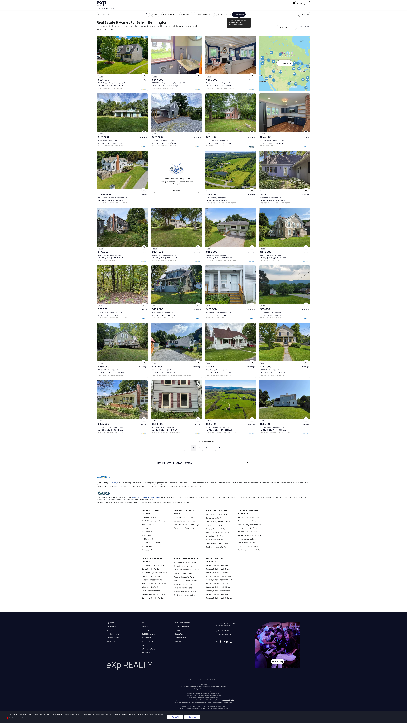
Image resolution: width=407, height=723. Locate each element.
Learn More (229, 702)
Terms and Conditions (182, 623)
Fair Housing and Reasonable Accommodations (203, 689)
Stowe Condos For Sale (151, 569)
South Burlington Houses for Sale (251, 524)
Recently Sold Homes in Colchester (219, 598)
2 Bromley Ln (147, 535)
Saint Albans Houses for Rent (186, 580)
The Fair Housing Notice (228, 700)
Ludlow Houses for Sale (247, 528)
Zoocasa (145, 626)
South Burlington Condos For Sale (155, 572)
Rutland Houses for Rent (184, 577)
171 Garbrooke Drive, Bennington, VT (111, 83)
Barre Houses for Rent (183, 588)
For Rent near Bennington (184, 528)
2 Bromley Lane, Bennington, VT (218, 83)
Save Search (304, 27)
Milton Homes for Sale (215, 536)
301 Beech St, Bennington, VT (163, 140)
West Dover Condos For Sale (153, 594)
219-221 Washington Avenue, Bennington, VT (168, 83)
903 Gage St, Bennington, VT (217, 370)
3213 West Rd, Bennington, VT (217, 198)
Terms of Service (219, 686)
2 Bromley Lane (148, 524)
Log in (301, 3)
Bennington (209, 441)
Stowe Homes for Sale (215, 518)
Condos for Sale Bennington (185, 521)
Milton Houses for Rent (183, 584)
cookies (14, 714)
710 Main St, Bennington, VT (270, 255)
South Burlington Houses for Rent (187, 570)
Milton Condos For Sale (151, 587)
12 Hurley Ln (147, 528)
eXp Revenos (146, 637)
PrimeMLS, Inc (113, 482)
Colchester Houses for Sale (249, 550)
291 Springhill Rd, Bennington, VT (164, 255)
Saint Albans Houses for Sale (249, 535)
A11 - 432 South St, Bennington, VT (219, 312)
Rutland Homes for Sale (215, 529)
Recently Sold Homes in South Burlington (219, 572)
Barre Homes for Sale (214, 540)
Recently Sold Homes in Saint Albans (219, 583)
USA (194, 441)
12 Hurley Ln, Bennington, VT (108, 140)
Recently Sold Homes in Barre (218, 591)
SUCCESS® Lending (148, 634)
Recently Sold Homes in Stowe (218, 569)
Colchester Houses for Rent (185, 595)
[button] (203, 462)
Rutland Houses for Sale (247, 532)
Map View (305, 14)
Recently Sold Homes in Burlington (219, 565)
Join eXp (109, 630)
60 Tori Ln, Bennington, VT (162, 370)
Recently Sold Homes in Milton (218, 587)
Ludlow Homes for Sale (215, 525)
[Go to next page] (219, 448)
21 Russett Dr (147, 550)
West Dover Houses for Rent (185, 591)
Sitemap (178, 641)
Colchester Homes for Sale (216, 547)
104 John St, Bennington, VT (162, 312)
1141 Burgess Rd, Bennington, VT (272, 140)
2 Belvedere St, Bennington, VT (271, 312)
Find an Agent (111, 626)
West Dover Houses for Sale (249, 546)
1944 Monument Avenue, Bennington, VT (113, 198)
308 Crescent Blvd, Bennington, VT (111, 427)
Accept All (175, 717)
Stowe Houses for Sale (247, 521)
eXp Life (144, 623)
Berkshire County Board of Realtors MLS (146, 497)
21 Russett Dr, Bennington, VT (271, 198)
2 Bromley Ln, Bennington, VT (217, 140)
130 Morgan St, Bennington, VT (109, 255)
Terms (150, 714)
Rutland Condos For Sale (152, 580)
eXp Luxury (145, 645)
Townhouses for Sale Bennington (187, 524)
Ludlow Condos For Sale (151, 576)
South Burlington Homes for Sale (219, 521)
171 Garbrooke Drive (150, 517)
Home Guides (111, 641)
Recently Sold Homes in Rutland (219, 580)
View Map (286, 63)
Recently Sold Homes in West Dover (219, 594)
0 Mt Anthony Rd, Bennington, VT (110, 312)
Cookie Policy (179, 634)
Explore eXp (111, 623)
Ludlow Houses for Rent (183, 573)
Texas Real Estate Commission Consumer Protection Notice (203, 697)
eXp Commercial (147, 641)
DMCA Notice (203, 684)
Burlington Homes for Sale (216, 514)
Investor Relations (113, 634)
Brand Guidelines (180, 637)
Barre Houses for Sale (246, 542)
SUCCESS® (145, 630)
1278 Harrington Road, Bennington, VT (220, 427)
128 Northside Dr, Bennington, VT (272, 427)
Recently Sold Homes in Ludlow (218, 576)
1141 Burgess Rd (148, 539)
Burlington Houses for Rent (185, 562)
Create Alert (176, 190)
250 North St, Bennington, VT (163, 427)
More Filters (240, 14)
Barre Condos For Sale (151, 591)
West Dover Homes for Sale (217, 543)
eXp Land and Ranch (149, 649)
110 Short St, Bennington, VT (108, 370)
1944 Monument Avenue (152, 542)
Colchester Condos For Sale (153, 598)
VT (200, 441)
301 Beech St (147, 532)
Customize (192, 717)
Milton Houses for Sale (247, 539)
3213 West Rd (147, 546)
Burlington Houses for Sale (249, 517)
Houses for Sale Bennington (185, 517)
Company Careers (113, 637)
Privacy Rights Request (182, 626)
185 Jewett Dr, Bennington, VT (217, 255)
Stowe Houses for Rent (183, 566)
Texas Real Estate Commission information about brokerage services (203, 695)
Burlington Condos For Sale (153, 565)
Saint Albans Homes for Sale (217, 532)
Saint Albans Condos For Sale (154, 583)
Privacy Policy (179, 630)
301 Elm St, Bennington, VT (270, 370)
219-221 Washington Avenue (153, 521)
